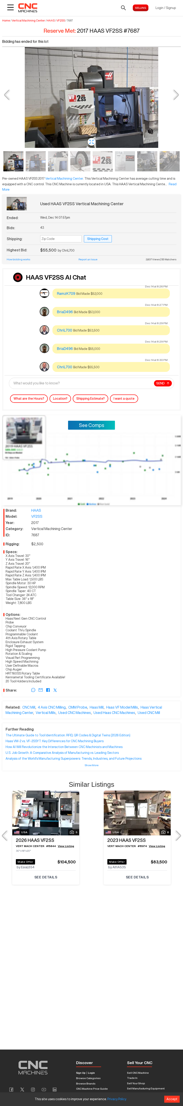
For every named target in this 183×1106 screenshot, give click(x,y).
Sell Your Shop (136, 1083)
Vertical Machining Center (28, 20)
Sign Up (80, 1073)
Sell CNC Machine (138, 1073)
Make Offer (25, 861)
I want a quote (124, 398)
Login (91, 1073)
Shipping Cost (97, 238)
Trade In (132, 1078)
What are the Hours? (29, 398)
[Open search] (123, 8)
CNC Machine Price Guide (92, 1088)
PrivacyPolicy (116, 1099)
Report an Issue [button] (88, 259)
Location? (60, 398)
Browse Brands (86, 1083)
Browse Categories (88, 1078)
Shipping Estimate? (90, 398)
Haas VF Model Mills (122, 707)
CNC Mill (28, 707)
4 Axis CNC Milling (52, 707)
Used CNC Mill (149, 712)
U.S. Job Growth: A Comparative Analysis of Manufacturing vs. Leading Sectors (62, 752)
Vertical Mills (46, 712)
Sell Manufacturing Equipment (145, 1088)
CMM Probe (77, 707)
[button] (91, 142)
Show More (92, 765)
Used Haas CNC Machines (114, 712)
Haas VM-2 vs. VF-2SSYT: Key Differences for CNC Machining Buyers (55, 741)
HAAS (51, 20)
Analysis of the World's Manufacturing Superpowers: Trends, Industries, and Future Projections (73, 758)
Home (6, 20)
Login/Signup (166, 7)
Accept (171, 1099)
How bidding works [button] (18, 259)
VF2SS (60, 20)
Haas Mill (97, 707)
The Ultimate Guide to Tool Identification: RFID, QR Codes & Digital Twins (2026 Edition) (68, 735)
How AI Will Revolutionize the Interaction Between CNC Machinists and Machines (64, 746)
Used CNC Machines (74, 712)
